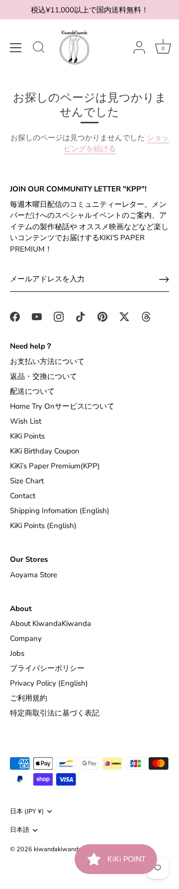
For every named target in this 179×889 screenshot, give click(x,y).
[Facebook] (15, 316)
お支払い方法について (47, 361)
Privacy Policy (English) (49, 683)
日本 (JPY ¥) (27, 812)
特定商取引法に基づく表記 (54, 713)
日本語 (19, 830)
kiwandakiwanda (58, 849)
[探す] (39, 49)
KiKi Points (27, 436)
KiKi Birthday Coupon (45, 451)
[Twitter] (124, 316)
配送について (32, 391)
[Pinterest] (102, 316)
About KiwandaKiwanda (50, 623)
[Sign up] (164, 279)
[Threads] (146, 316)
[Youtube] (37, 316)
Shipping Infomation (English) (59, 511)
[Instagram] (59, 316)
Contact (22, 496)
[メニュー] (16, 48)
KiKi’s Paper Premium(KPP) (55, 466)
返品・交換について (43, 376)
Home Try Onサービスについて (62, 406)
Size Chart (27, 481)
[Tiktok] (81, 316)
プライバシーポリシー (47, 668)
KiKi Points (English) (43, 526)
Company (26, 638)
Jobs (17, 653)
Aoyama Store (33, 575)
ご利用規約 (28, 698)
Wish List (25, 421)
